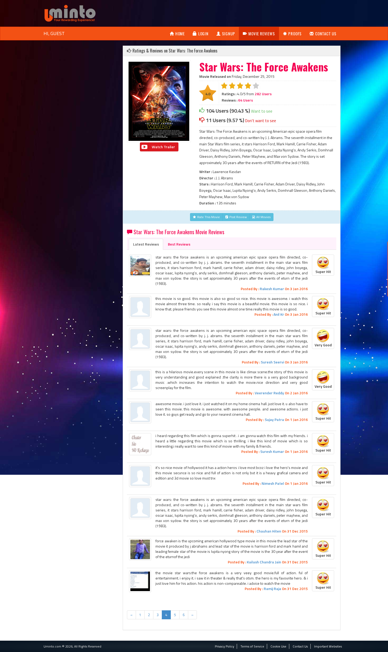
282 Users (263, 94)
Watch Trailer (163, 147)
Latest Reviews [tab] (146, 244)
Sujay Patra (274, 419)
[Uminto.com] (70, 13)
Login (203, 33)
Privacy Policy (224, 646)
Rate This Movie (208, 216)
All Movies (263, 216)
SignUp (228, 33)
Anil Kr (278, 314)
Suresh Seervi (272, 362)
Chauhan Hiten (269, 531)
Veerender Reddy (269, 393)
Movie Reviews (261, 33)
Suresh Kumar (272, 451)
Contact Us (326, 33)
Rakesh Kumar (272, 288)
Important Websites (328, 646)
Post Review (238, 216)
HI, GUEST (54, 33)
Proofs (295, 33)
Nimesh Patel (273, 483)
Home (180, 33)
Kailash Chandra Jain (264, 562)
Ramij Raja (272, 588)
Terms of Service (252, 646)
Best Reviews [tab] (179, 244)
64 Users (245, 100)
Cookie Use (278, 646)
